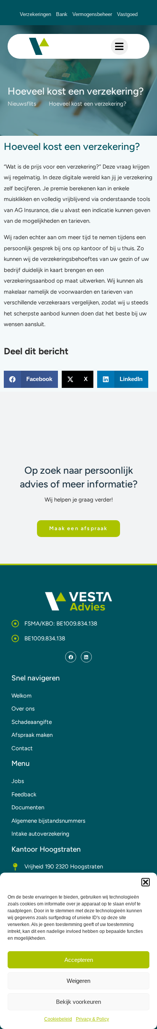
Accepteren (78, 960)
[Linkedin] (86, 656)
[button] (145, 882)
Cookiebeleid (58, 1019)
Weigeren (78, 981)
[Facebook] (70, 656)
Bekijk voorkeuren (78, 1001)
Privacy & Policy (92, 1019)
